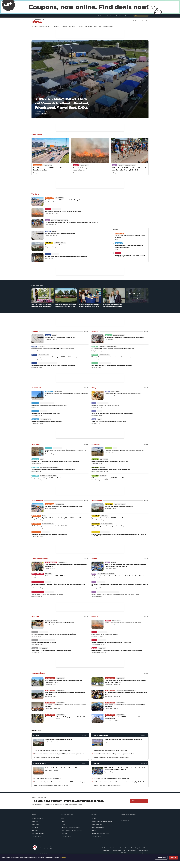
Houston (96, 763)
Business (56, 26)
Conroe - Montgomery (97, 824)
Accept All (173, 857)
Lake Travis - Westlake (38, 833)
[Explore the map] (90, 7)
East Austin (35, 827)
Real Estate (97, 26)
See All (86, 331)
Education (64, 26)
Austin (37, 735)
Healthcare (88, 26)
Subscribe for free (140, 801)
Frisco (63, 824)
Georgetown (35, 830)
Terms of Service (131, 850)
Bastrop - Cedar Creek (38, 818)
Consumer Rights (116, 850)
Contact (109, 848)
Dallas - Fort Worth (40, 763)
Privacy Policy (106, 850)
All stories (84, 735)
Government (73, 26)
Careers (127, 848)
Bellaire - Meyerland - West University (102, 821)
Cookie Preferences (143, 850)
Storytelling (138, 848)
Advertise (145, 848)
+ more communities (36, 836)
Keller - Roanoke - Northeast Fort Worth (72, 830)
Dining (81, 26)
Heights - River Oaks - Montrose (100, 833)
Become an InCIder (118, 848)
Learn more (63, 857)
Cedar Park (35, 821)
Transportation (108, 26)
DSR (124, 850)
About (103, 848)
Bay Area (94, 818)
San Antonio (125, 820)
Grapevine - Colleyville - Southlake (71, 827)
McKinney (64, 833)
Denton (63, 821)
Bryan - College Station (101, 735)
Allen (63, 818)
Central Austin (35, 824)
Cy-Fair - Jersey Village (98, 827)
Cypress (94, 830)
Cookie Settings (161, 857)
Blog (132, 848)
